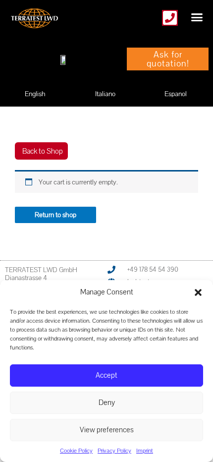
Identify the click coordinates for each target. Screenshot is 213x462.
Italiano (105, 93)
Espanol (175, 93)
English (35, 93)
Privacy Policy (114, 451)
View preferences (107, 429)
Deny (107, 402)
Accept (106, 375)
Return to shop (55, 214)
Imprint (144, 451)
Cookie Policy (76, 451)
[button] (198, 292)
